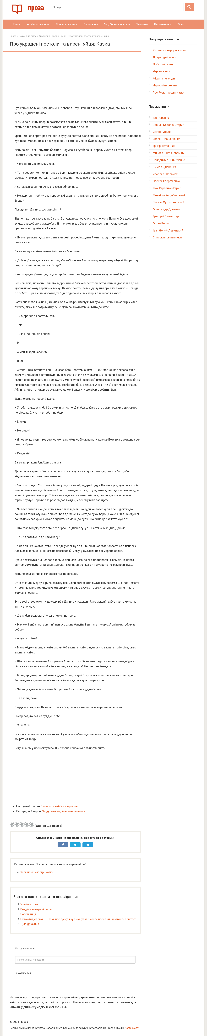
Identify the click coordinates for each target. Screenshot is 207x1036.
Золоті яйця (28, 914)
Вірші (180, 24)
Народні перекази (165, 85)
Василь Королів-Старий (168, 124)
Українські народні (38, 24)
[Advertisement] (75, 79)
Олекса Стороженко (166, 181)
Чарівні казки (161, 71)
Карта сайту (132, 1028)
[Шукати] (189, 7)
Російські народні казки (168, 92)
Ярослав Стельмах (165, 174)
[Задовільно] (21, 824)
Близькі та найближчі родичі (59, 806)
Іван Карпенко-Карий (167, 188)
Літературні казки (66, 24)
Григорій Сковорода (166, 216)
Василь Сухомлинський (168, 202)
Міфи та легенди (164, 78)
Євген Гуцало (162, 131)
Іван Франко (161, 117)
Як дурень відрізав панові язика (63, 811)
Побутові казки (163, 64)
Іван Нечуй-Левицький (168, 230)
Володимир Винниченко (169, 160)
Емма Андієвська (164, 167)
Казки (16, 24)
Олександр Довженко (167, 209)
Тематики (142, 24)
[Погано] (17, 824)
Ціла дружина (29, 924)
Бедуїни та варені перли (36, 909)
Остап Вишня (161, 223)
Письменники (162, 24)
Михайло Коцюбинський (169, 195)
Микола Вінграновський (169, 153)
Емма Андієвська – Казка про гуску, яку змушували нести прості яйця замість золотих (78, 919)
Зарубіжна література (117, 24)
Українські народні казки (36, 872)
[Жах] (12, 824)
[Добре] (26, 824)
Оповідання (91, 24)
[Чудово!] (31, 824)
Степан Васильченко (166, 139)
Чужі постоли (29, 904)
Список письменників (167, 237)
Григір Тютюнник (164, 145)
